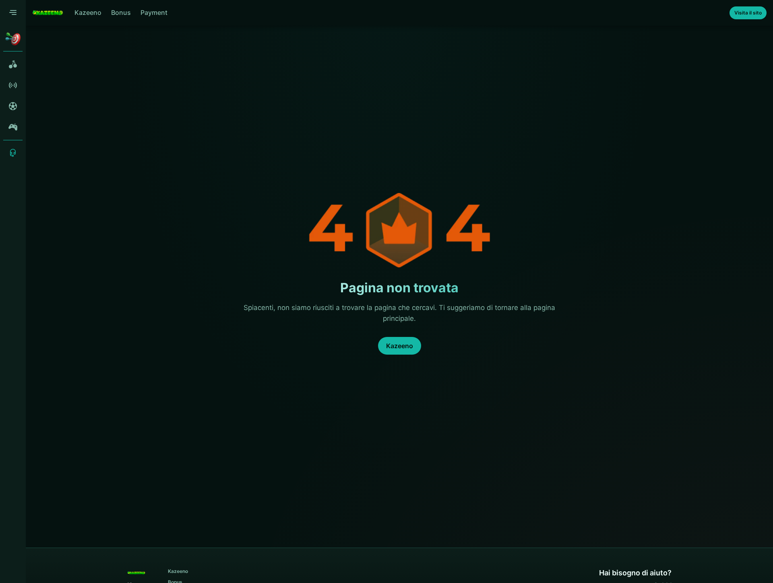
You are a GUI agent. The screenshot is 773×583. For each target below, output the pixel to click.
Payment (154, 12)
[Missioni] (13, 38)
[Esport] (13, 127)
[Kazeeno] (47, 13)
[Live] (13, 85)
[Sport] (13, 106)
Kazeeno (87, 12)
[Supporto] (13, 152)
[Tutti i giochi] (13, 64)
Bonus (121, 12)
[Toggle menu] (13, 13)
